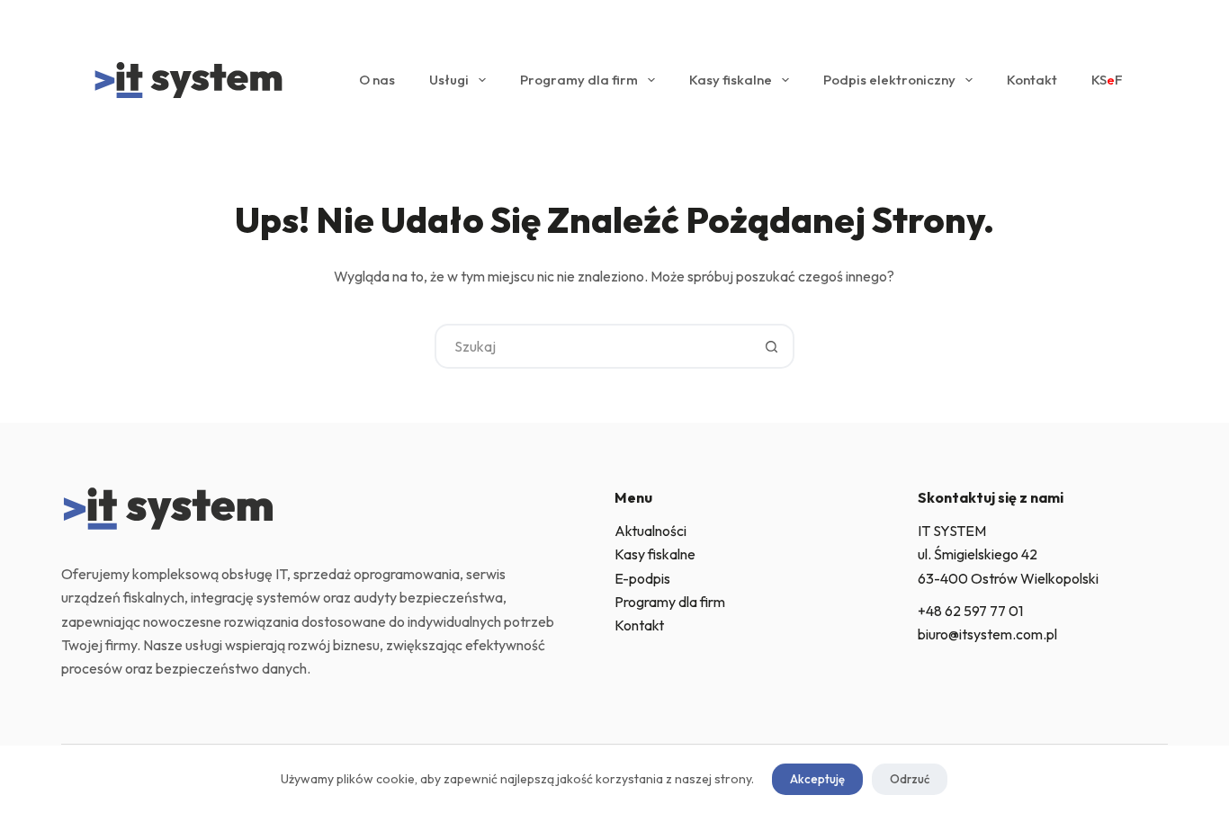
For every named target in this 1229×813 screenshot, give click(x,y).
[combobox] (593, 346)
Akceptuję (817, 779)
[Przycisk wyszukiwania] (772, 346)
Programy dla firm (579, 79)
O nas (377, 79)
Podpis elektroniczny (889, 79)
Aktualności (650, 531)
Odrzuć (909, 779)
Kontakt (1032, 79)
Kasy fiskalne (730, 79)
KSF (1107, 79)
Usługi (449, 79)
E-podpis (642, 578)
